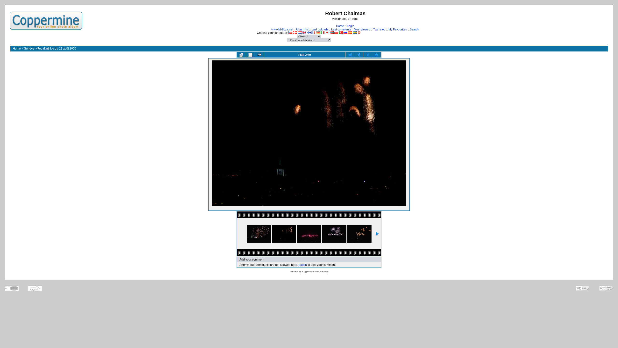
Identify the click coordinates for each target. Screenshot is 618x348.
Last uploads (319, 29)
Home (340, 26)
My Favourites (397, 29)
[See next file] (367, 55)
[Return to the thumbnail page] (241, 55)
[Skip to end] (376, 55)
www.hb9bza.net (282, 29)
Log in (303, 265)
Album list (302, 29)
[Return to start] (349, 55)
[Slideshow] (259, 55)
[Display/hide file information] (250, 55)
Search (414, 29)
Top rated (379, 29)
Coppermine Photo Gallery (315, 271)
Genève (29, 48)
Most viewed (362, 29)
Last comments (341, 29)
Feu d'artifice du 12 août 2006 (56, 48)
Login (350, 26)
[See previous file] (358, 55)
